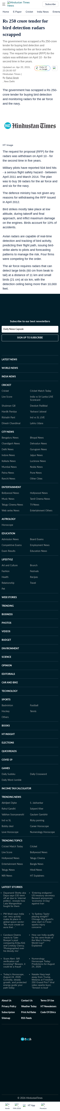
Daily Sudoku (8, 774)
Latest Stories (12, 887)
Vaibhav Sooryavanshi (13, 815)
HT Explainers (37, 876)
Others (5, 717)
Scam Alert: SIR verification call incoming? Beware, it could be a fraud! (14, 962)
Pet (3, 589)
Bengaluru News (10, 438)
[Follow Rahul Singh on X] (23, 77)
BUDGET (6, 640)
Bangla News (36, 864)
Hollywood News (39, 493)
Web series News (10, 511)
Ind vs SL (6, 820)
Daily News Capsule (13, 329)
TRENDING (8, 606)
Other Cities (36, 479)
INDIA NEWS (9, 377)
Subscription (8, 1012)
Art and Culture (10, 565)
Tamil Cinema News (40, 499)
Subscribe (50, 4)
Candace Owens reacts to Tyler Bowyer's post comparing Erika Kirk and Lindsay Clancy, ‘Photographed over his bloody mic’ (14, 943)
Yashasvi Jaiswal (38, 412)
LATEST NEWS (9, 359)
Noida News (36, 467)
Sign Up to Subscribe (30, 338)
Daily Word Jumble (11, 780)
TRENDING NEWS (11, 797)
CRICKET (6, 385)
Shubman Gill (8, 406)
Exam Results (8, 551)
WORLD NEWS (10, 368)
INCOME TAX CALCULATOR (16, 788)
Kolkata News (9, 461)
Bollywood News (10, 493)
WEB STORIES (9, 597)
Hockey (6, 711)
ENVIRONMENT (10, 648)
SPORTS (6, 700)
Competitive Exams (12, 545)
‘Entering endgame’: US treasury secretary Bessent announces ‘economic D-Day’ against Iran (43, 898)
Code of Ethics (48, 1012)
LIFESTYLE (7, 560)
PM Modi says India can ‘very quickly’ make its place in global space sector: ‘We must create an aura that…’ (13, 920)
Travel (33, 583)
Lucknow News (38, 461)
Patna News (8, 473)
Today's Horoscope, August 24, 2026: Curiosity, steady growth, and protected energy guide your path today (14, 981)
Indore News (8, 455)
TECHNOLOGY (10, 691)
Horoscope (7, 525)
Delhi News (8, 449)
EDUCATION (8, 533)
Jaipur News (36, 455)
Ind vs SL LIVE (37, 417)
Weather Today (28, 1006)
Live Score (7, 397)
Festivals (34, 571)
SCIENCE (6, 657)
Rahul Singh (12, 77)
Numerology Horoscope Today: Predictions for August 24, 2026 (43, 962)
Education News (38, 551)
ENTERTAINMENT (11, 487)
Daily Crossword (38, 774)
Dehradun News (38, 444)
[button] (4, 4)
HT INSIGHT (8, 734)
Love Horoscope (10, 832)
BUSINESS (7, 614)
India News (43, 11)
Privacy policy (9, 1006)
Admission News (10, 539)
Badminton (7, 705)
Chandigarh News (11, 444)
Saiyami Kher (36, 809)
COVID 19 (7, 760)
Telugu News (8, 870)
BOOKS (6, 726)
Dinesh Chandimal (11, 423)
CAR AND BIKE (10, 683)
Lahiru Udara (36, 423)
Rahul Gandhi (9, 809)
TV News (34, 505)
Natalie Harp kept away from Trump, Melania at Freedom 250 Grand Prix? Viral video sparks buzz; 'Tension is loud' (43, 981)
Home (6, 11)
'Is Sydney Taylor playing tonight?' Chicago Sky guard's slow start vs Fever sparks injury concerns (42, 920)
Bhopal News (37, 438)
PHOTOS (6, 623)
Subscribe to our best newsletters (30, 321)
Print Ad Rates (28, 1012)
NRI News (7, 876)
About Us (6, 1001)
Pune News (36, 473)
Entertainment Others (41, 511)
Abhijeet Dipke (9, 803)
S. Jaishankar (36, 803)
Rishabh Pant (8, 417)
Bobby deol (7, 826)
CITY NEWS (8, 432)
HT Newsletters (48, 1006)
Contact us (26, 1001)
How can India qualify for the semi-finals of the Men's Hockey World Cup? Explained (43, 940)
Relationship (8, 583)
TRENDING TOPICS (12, 841)
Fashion (6, 571)
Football (34, 705)
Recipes (34, 577)
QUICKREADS (9, 751)
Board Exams (37, 539)
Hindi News (36, 870)
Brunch (34, 565)
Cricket (29, 11)
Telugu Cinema (37, 858)
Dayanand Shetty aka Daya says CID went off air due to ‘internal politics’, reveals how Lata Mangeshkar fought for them (14, 899)
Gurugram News (38, 449)
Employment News (40, 545)
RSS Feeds (26, 1018)
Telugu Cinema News (12, 505)
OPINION (7, 665)
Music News (8, 499)
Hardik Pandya (9, 412)
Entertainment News (12, 864)
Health (5, 577)
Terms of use (47, 1001)
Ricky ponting (37, 820)
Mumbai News (9, 467)
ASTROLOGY (9, 519)
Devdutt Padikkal (39, 406)
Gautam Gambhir (39, 815)
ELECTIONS (8, 743)
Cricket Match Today (40, 391)
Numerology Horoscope (42, 832)
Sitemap (6, 1018)
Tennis (33, 711)
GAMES (6, 768)
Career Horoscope (39, 826)
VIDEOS (6, 631)
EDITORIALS (8, 674)
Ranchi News (8, 479)
